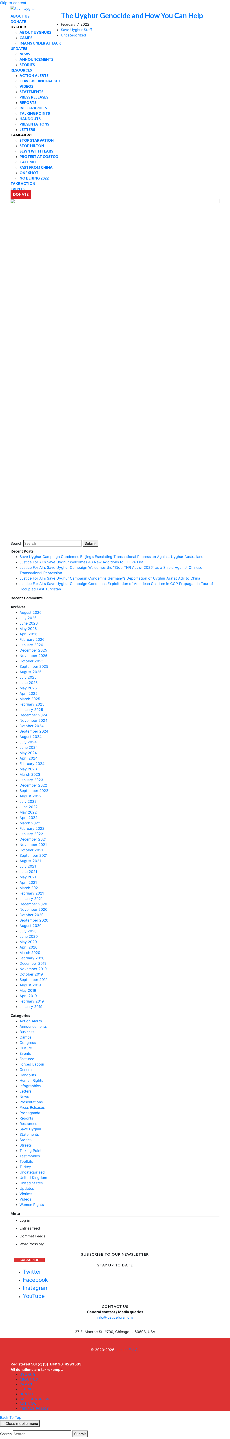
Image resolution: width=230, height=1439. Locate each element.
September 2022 (34, 790)
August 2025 (31, 672)
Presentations (31, 1102)
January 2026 (31, 645)
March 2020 (30, 952)
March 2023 (30, 774)
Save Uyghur (30, 1129)
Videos (25, 1199)
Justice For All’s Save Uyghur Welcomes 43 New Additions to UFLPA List (81, 562)
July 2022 (28, 801)
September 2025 (34, 666)
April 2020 (29, 947)
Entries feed (30, 1228)
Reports (26, 1118)
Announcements (33, 1026)
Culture (26, 1048)
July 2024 (28, 742)
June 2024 (29, 747)
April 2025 (29, 693)
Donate (27, 1394)
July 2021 (28, 866)
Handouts (28, 1075)
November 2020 (33, 909)
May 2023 (28, 769)
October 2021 (31, 850)
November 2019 (33, 969)
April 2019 (28, 996)
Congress (28, 1042)
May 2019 (28, 990)
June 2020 (29, 936)
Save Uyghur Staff (76, 29)
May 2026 (28, 628)
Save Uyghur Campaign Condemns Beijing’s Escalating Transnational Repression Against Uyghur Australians (111, 556)
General (26, 1069)
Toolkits (26, 1161)
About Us (29, 1379)
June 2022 (29, 807)
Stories (25, 1140)
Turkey (25, 1167)
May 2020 (28, 942)
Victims (26, 1194)
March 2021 (30, 888)
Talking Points (31, 1150)
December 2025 (33, 650)
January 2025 (31, 709)
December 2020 (33, 904)
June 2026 (29, 623)
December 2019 (33, 963)
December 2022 (33, 785)
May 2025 (28, 688)
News (24, 1096)
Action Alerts (31, 1021)
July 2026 (28, 618)
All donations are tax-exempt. (37, 1369)
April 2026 (29, 634)
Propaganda (30, 1113)
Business (27, 1032)
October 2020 (32, 915)
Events (25, 1053)
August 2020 (31, 925)
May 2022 (28, 812)
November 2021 (33, 844)
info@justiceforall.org (115, 1317)
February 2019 (32, 1001)
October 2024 (32, 726)
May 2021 (28, 877)
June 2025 (29, 682)
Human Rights (31, 1080)
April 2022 (29, 817)
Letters (25, 1091)
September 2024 (34, 731)
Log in (25, 1220)
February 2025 (32, 704)
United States (31, 1183)
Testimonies (30, 1156)
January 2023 (31, 780)
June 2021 (28, 871)
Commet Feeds (32, 1236)
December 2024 (33, 715)
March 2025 (30, 699)
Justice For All (127, 1349)
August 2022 (31, 796)
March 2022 (30, 823)
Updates (27, 1188)
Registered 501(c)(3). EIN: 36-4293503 (46, 1364)
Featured (27, 1059)
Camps (25, 1037)
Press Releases (32, 1107)
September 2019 (34, 979)
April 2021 (28, 882)
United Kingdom (33, 1177)
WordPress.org (32, 1244)
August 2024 (31, 736)
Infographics (30, 1086)
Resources (28, 1123)
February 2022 (32, 828)
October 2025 (32, 661)
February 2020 (32, 958)
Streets (26, 1145)
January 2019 (31, 1006)
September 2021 (34, 855)
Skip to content (13, 2)
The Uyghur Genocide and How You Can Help (132, 15)
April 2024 (29, 758)
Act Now (28, 1403)
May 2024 (28, 753)
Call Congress (34, 1399)
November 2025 (33, 655)
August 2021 (30, 861)
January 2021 (31, 898)
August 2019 (30, 985)
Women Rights (32, 1204)
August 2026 (31, 612)
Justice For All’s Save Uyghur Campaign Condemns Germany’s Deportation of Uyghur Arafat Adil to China (110, 578)
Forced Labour (32, 1064)
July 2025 (28, 677)
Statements (29, 1134)
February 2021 (32, 893)
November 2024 (33, 720)
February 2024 (32, 763)
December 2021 (33, 839)
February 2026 (32, 639)
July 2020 (28, 931)
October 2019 (31, 974)
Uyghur (27, 1374)
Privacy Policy (34, 1408)
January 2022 (31, 834)
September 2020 (34, 920)
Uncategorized (73, 35)
